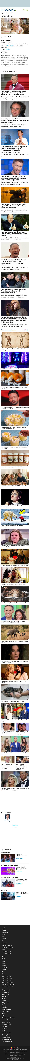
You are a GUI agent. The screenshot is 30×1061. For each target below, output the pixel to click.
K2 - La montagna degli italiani (10, 878)
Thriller (18, 896)
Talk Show (4, 996)
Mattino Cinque (6, 1037)
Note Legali (12, 1054)
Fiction (4, 1000)
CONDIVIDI (5, 36)
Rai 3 (3, 963)
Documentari (5, 1011)
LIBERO (4, 1049)
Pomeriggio (5, 932)
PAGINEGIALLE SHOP (20, 1049)
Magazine (3, 13)
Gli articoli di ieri (6, 953)
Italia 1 (4, 969)
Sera (3, 934)
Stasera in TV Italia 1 (7, 987)
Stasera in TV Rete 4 (7, 982)
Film (7, 13)
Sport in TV (5, 949)
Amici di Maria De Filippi (8, 1018)
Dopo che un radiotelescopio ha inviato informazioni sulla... (22, 856)
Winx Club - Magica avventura (9, 865)
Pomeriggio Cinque (7, 1035)
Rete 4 (4, 965)
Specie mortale (5, 852)
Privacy (17, 1054)
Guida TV (4, 928)
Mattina (4, 930)
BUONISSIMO (12, 1052)
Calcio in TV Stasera (7, 947)
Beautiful (4, 1026)
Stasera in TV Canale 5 (8, 984)
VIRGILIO (7, 1049)
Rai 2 (3, 961)
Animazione (19, 871)
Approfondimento (7, 1009)
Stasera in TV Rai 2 (7, 978)
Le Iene (4, 1030)
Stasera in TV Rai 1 (7, 976)
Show (3, 1013)
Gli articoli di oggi (6, 951)
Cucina (4, 1005)
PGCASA (25, 1049)
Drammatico (19, 883)
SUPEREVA (18, 1052)
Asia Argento (10, 45)
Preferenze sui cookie (13, 1055)
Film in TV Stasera (7, 945)
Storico (11, 13)
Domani (4, 938)
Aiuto (20, 1055)
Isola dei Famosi (6, 1024)
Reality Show (5, 992)
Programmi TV (6, 990)
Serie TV (4, 943)
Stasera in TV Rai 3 (7, 980)
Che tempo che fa (7, 1041)
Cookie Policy (22, 1054)
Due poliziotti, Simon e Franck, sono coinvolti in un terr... (22, 893)
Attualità (4, 1007)
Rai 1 (3, 959)
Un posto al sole (6, 1033)
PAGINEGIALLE (12, 1049)
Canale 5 (4, 967)
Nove (3, 974)
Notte (3, 936)
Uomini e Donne (6, 1020)
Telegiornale (5, 1003)
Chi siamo (7, 1054)
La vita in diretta (6, 1039)
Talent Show (5, 994)
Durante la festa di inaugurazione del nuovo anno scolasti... (22, 868)
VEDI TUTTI (15, 825)
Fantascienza (19, 858)
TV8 (3, 972)
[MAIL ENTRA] (23, 10)
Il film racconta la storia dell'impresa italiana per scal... (22, 881)
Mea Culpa (4, 890)
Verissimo (4, 1028)
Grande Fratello (6, 1022)
